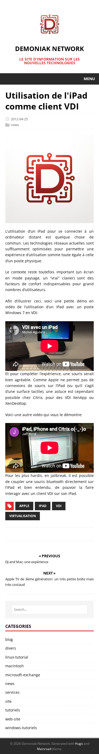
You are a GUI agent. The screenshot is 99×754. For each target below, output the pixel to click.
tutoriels (12, 709)
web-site (12, 718)
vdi (59, 506)
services (12, 692)
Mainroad (44, 749)
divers (10, 648)
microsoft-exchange (22, 674)
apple (24, 506)
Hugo (79, 743)
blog (9, 639)
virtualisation (22, 516)
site (8, 701)
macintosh (14, 665)
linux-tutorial (16, 657)
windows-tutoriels (21, 727)
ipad (42, 506)
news (15, 124)
